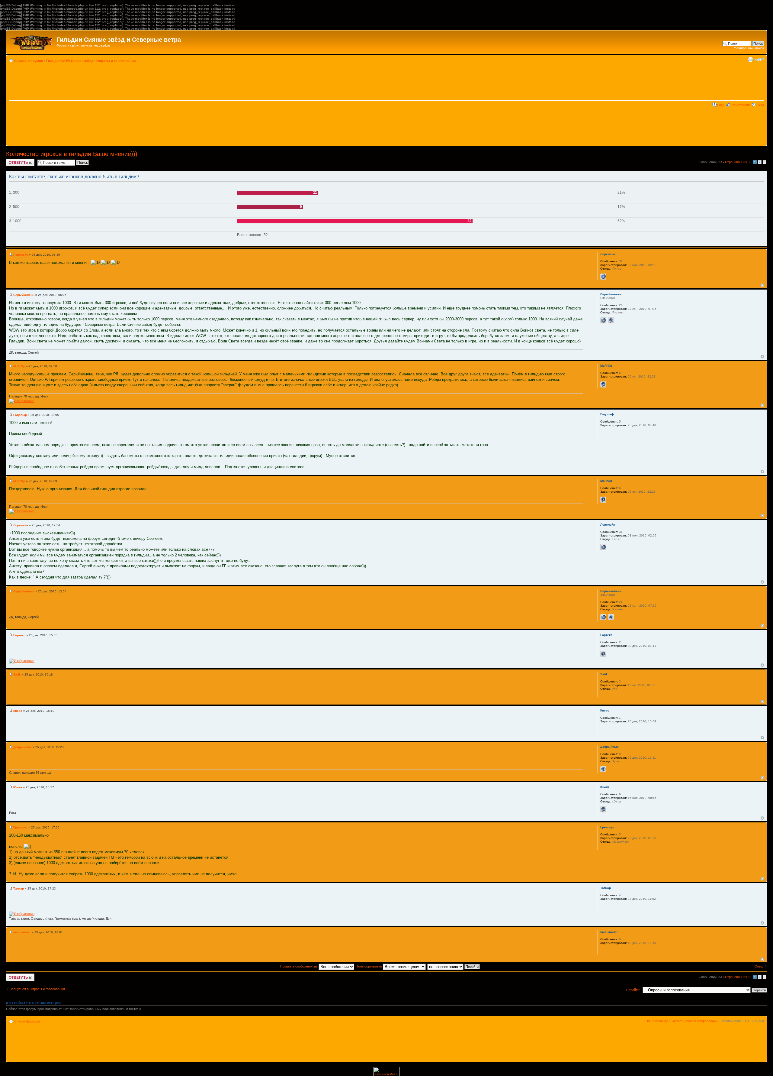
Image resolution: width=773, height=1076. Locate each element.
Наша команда (657, 1021)
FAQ (720, 105)
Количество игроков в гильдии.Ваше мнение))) (71, 154)
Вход (760, 105)
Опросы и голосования (116, 61)
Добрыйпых (22, 747)
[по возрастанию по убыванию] (453, 966)
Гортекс (19, 635)
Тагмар (18, 888)
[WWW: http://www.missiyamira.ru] (603, 320)
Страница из (737, 162)
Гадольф (20, 414)
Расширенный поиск (748, 48)
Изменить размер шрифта (759, 59)
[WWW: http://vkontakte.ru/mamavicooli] (603, 277)
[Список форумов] (32, 41)
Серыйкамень (23, 295)
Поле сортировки (369, 966)
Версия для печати (750, 59)
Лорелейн (20, 254)
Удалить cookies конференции (694, 1021)
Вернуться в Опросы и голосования (37, 989)
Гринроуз (20, 827)
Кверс (17, 710)
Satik (17, 674)
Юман (17, 787)
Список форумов (28, 61)
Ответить (13, 160)
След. (759, 966)
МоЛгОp (19, 366)
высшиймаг (22, 932)
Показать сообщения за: (299, 966)
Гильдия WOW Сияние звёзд (69, 61)
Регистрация (740, 105)
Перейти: (633, 990)
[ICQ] (611, 320)
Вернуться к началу (762, 285)
